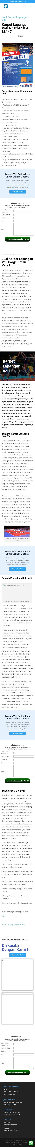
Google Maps (11, 1094)
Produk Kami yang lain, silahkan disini (13, 925)
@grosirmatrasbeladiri (10, 1125)
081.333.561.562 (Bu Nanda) (12, 1115)
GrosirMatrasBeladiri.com (11, 1130)
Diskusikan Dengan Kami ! (15, 947)
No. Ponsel (4, 218)
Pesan (2, 230)
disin (24, 489)
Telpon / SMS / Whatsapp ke (12, 1112)
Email (2, 221)
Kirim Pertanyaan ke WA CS (17, 239)
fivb (3, 916)
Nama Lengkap (5, 215)
